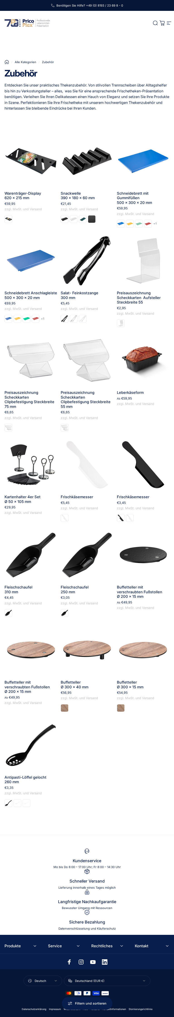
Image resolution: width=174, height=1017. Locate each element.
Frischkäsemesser (77, 497)
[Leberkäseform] (143, 360)
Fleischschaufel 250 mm (75, 589)
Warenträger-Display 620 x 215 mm (23, 195)
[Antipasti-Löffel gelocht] (31, 745)
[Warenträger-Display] (31, 161)
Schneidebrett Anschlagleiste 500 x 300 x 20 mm (31, 295)
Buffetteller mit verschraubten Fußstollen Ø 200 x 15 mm (139, 592)
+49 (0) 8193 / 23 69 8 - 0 (104, 5)
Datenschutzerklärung (34, 1009)
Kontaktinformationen (114, 1009)
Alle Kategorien (25, 62)
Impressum (55, 1009)
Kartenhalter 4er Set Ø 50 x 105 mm (23, 499)
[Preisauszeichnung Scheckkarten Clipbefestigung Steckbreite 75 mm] (31, 360)
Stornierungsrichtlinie (140, 1009)
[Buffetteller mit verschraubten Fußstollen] (143, 555)
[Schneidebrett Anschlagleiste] (31, 261)
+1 (155, 223)
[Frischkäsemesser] (87, 464)
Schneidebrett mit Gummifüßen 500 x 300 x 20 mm (134, 198)
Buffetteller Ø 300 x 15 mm (130, 684)
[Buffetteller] (87, 650)
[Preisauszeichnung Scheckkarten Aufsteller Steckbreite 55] (143, 261)
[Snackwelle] (87, 161)
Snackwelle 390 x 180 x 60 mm (78, 195)
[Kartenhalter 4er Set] (31, 464)
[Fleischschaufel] (31, 555)
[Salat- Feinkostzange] (87, 261)
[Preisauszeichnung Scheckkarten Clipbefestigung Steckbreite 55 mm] (87, 360)
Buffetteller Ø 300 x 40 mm (74, 684)
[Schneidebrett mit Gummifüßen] (143, 161)
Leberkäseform (130, 392)
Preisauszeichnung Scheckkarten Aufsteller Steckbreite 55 (139, 297)
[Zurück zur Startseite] (7, 62)
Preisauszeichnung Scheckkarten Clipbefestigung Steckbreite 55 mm (86, 399)
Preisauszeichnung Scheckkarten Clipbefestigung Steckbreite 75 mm (29, 399)
